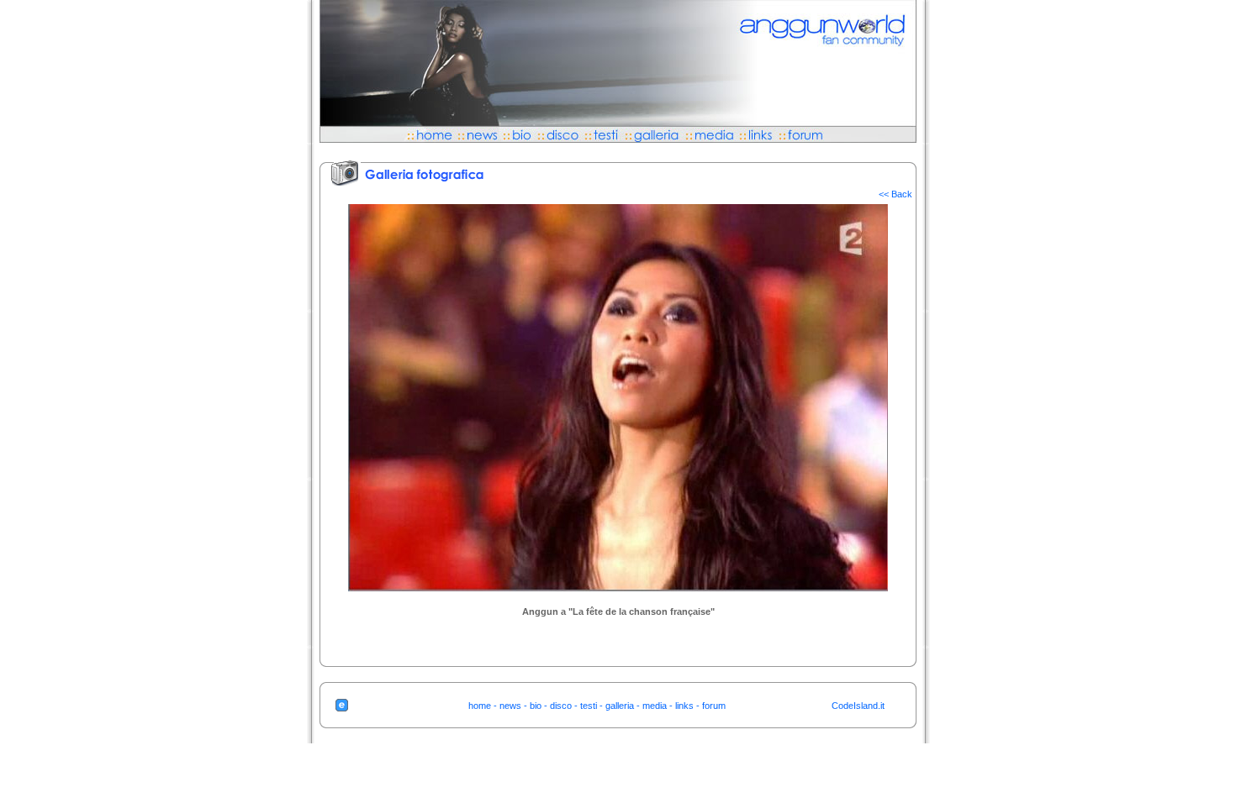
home (479, 706)
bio (535, 706)
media (654, 706)
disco (561, 706)
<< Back (895, 194)
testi (588, 706)
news (510, 706)
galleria (619, 706)
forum (714, 706)
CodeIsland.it (858, 706)
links (684, 706)
